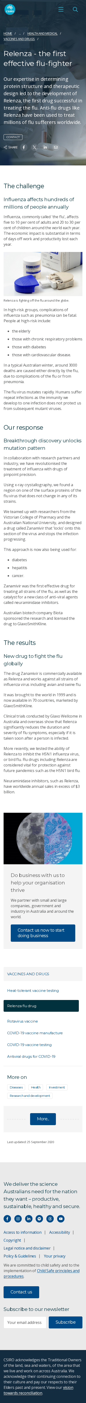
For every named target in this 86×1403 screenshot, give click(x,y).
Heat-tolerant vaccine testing (33, 990)
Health (35, 1087)
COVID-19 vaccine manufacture (35, 1033)
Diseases (16, 1087)
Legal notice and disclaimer (27, 1248)
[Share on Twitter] (34, 147)
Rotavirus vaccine (22, 1021)
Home (8, 33)
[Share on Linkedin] (45, 147)
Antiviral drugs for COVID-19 (31, 1056)
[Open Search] (75, 9)
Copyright (12, 1240)
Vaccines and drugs (19, 39)
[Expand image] (43, 274)
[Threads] (50, 1218)
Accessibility (59, 1232)
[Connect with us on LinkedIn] (28, 1218)
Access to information (23, 1232)
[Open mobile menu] (61, 9)
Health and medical (42, 33)
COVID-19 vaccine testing (29, 1044)
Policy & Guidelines (20, 1256)
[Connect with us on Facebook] (7, 1218)
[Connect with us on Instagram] (18, 1218)
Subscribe (65, 1322)
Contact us (21, 1292)
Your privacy (54, 1256)
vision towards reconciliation (38, 1390)
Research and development (30, 1096)
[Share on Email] (55, 147)
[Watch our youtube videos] (60, 1218)
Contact (13, 137)
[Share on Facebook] (23, 147)
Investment (57, 1087)
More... (43, 1119)
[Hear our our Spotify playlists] (39, 1218)
